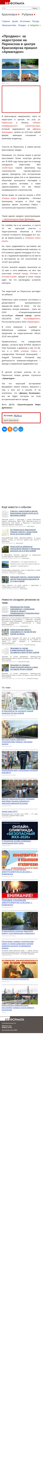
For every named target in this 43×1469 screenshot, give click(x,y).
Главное (6, 21)
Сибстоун (7, 168)
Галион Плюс (29, 351)
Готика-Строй (9, 277)
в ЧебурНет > (34, 25)
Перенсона (7, 123)
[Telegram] (15, 429)
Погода (35, 21)
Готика (34, 273)
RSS (16, 1030)
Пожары (22, 25)
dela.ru (7, 83)
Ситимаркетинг (32, 319)
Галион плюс (9, 198)
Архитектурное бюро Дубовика (19, 219)
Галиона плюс (32, 238)
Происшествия (9, 25)
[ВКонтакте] (4, 429)
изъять (5, 241)
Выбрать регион (7, 1027)
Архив (15, 21)
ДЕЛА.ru (18, 415)
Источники (25, 21)
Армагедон (33, 322)
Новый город (20, 273)
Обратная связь (7, 1026)
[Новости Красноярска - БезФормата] (12, 2)
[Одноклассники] (9, 429)
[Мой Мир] (20, 429)
